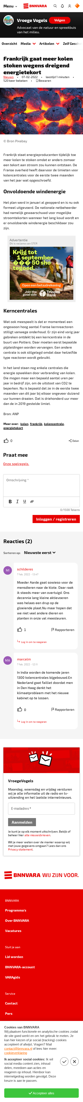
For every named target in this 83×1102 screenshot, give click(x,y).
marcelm (24, 659)
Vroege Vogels (32, 20)
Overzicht (9, 43)
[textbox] (41, 485)
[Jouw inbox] (62, 6)
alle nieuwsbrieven (37, 835)
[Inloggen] (70, 6)
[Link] (32, 502)
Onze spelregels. (16, 464)
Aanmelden (22, 822)
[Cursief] (17, 502)
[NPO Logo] (77, 6)
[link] (24, 424)
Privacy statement (20, 849)
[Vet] (10, 502)
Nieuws (8, 77)
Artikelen (46, 43)
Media (26, 43)
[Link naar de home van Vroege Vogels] (8, 20)
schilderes (25, 569)
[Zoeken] (55, 6)
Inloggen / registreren (56, 519)
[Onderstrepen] (24, 502)
